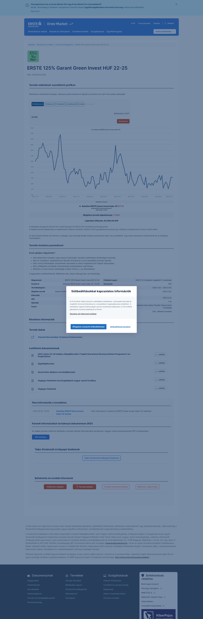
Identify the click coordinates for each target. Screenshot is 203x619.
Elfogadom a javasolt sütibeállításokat (88, 327)
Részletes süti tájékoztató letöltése (83, 314)
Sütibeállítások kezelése (120, 327)
